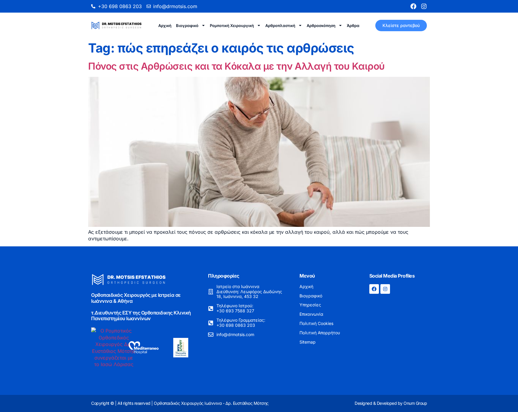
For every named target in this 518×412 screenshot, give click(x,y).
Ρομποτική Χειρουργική (232, 25)
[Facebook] (413, 6)
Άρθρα (353, 25)
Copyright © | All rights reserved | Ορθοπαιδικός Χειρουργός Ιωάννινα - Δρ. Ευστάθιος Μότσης (180, 403)
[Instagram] (424, 6)
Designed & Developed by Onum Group (391, 403)
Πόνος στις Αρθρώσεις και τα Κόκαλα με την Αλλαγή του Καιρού (236, 66)
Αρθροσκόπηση (321, 25)
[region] (440, 365)
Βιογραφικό (187, 25)
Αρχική (164, 25)
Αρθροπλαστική (280, 25)
